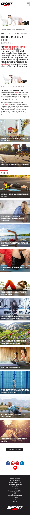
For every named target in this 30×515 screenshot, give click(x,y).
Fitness (10, 34)
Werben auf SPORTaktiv (15, 489)
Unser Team (15, 497)
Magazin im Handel (15, 480)
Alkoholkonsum (6, 64)
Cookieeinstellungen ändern (15, 484)
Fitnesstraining (21, 34)
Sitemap (15, 501)
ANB (15, 493)
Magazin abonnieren (15, 478)
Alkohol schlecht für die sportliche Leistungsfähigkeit (13, 48)
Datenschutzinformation (15, 482)
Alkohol (16, 92)
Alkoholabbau (5, 104)
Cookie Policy (15, 486)
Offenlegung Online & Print (15, 491)
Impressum (15, 499)
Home (3, 34)
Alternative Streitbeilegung (15, 495)
